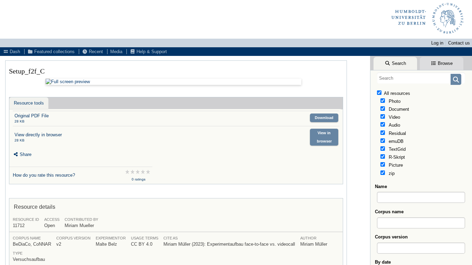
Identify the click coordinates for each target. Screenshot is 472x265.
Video (393, 117)
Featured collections (54, 51)
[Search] (456, 79)
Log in (437, 43)
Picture (395, 165)
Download (324, 118)
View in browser (324, 137)
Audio (393, 125)
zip (391, 173)
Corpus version (391, 236)
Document (398, 109)
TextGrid (396, 149)
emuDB (395, 141)
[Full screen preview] (173, 82)
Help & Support (151, 51)
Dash (14, 51)
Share (24, 154)
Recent (95, 51)
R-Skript (396, 157)
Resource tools (29, 103)
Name (381, 186)
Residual (396, 133)
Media (116, 51)
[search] (421, 78)
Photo (393, 101)
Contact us (459, 43)
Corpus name (389, 211)
